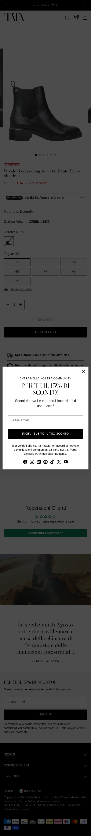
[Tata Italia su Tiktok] (52, 462)
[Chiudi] (83, 371)
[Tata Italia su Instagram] (31, 462)
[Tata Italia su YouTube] (65, 462)
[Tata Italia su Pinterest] (45, 462)
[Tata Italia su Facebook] (25, 462)
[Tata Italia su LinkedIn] (38, 462)
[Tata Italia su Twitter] (59, 462)
